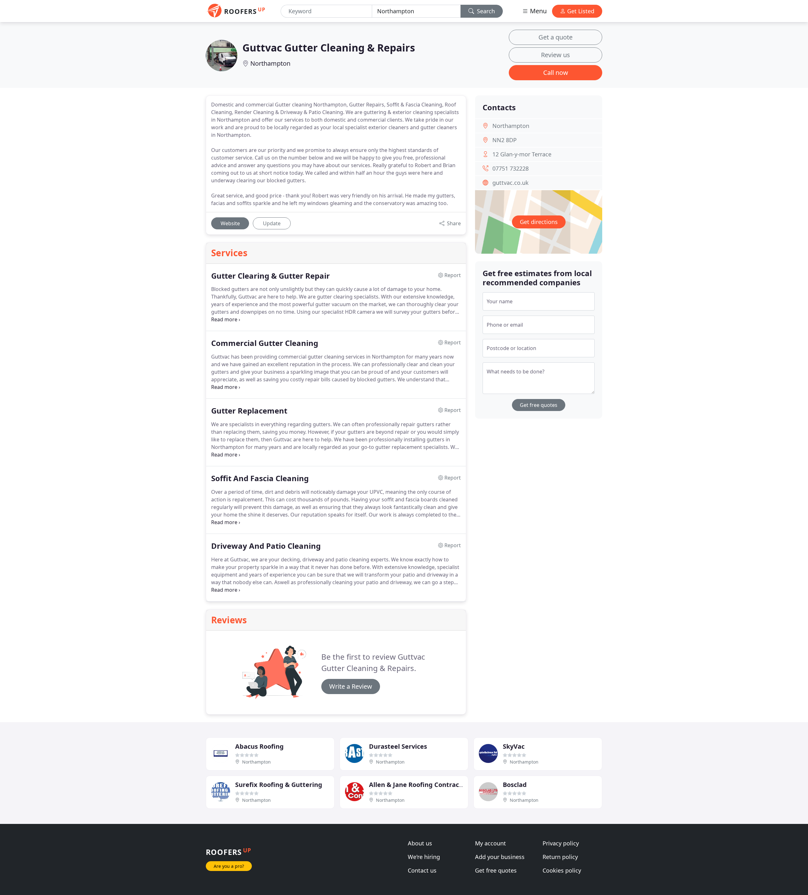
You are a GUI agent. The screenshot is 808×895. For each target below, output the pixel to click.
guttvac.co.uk (510, 182)
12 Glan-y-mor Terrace (521, 154)
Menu (537, 11)
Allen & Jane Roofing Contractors (420, 784)
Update (272, 223)
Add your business (500, 857)
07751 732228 (510, 168)
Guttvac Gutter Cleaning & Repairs (328, 47)
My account (490, 843)
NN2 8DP (504, 140)
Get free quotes (538, 405)
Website (230, 223)
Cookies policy (562, 870)
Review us (555, 55)
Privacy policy (561, 843)
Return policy (560, 857)
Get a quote (555, 37)
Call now (555, 72)
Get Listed (580, 11)
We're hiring (424, 857)
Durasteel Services (398, 746)
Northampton (270, 63)
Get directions (539, 222)
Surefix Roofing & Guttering (278, 784)
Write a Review (350, 686)
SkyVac (514, 746)
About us (420, 843)
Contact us (422, 870)
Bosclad (515, 784)
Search (485, 11)
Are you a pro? (229, 866)
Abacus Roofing (259, 746)
